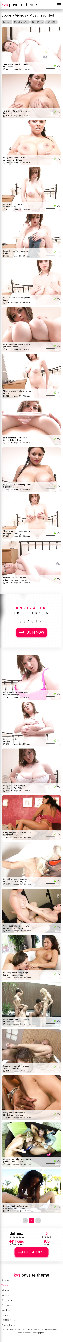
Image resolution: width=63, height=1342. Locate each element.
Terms (4, 1315)
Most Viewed (21, 22)
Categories (6, 1300)
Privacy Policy (8, 1325)
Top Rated (37, 22)
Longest (51, 22)
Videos (4, 1285)
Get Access (34, 1252)
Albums (5, 1290)
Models (5, 1295)
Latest (7, 22)
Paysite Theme (19, 4)
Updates (5, 1280)
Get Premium (7, 1305)
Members (6, 1310)
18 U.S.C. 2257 (8, 1320)
